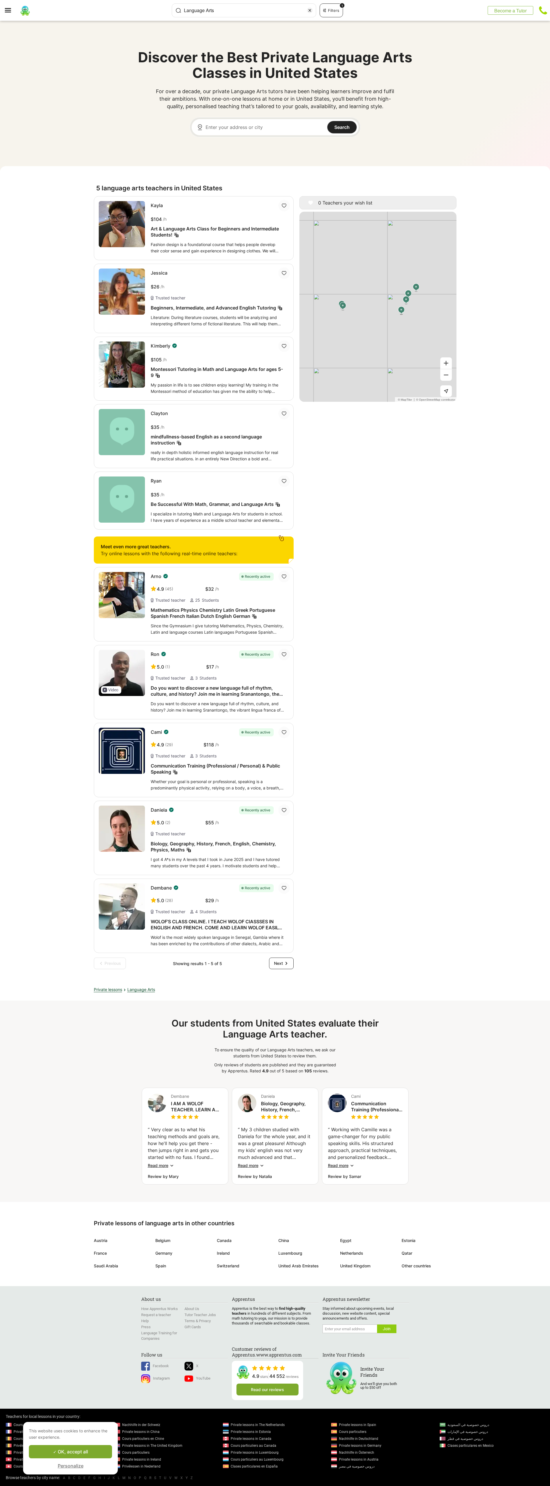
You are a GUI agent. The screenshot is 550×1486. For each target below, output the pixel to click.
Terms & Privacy (197, 1321)
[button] (111, 690)
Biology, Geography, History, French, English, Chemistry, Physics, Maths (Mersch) (283, 1107)
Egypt (345, 1240)
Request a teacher (156, 1315)
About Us (191, 1309)
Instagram (161, 1378)
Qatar (407, 1253)
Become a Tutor (510, 10)
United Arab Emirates (298, 1265)
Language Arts (141, 989)
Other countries (416, 1265)
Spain (160, 1265)
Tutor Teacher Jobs (200, 1315)
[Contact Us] (543, 10)
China (283, 1240)
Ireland (223, 1253)
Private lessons (108, 989)
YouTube (203, 1378)
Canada (224, 1240)
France (100, 1253)
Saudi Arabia (106, 1265)
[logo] (25, 10)
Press (146, 1327)
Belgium (162, 1240)
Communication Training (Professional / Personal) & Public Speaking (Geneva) (375, 1107)
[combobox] (244, 10)
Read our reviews (267, 1389)
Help (145, 1321)
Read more (158, 1165)
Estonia (408, 1240)
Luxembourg (290, 1253)
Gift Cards (192, 1327)
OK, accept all (72, 1452)
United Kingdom (355, 1265)
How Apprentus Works (159, 1309)
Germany (163, 1253)
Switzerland (228, 1265)
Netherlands (351, 1253)
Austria (100, 1240)
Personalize (70, 1466)
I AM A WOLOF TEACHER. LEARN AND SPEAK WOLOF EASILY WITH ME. (196, 1107)
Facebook (161, 1366)
